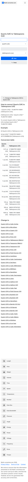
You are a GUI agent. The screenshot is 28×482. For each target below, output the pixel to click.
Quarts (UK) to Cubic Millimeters (11, 266)
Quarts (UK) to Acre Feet (8, 323)
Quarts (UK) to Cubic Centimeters (11, 259)
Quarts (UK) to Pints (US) (8, 237)
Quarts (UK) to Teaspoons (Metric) (11, 243)
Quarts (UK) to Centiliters (9, 256)
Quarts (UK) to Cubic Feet (9, 288)
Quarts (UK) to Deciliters (8, 262)
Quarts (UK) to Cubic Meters (10, 317)
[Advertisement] (14, 20)
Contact (23, 464)
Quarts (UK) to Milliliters (8, 269)
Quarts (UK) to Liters (7, 278)
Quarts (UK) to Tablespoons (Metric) (12, 240)
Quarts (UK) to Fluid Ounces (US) (11, 253)
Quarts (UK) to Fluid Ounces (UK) (11, 291)
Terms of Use (15, 464)
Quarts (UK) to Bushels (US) (9, 294)
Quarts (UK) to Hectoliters (9, 301)
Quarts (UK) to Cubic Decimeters (11, 275)
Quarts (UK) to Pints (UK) (8, 250)
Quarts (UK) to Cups (7, 234)
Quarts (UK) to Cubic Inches (9, 224)
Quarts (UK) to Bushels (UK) (9, 298)
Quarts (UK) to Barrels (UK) (9, 310)
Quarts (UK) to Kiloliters (8, 320)
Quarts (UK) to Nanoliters (9, 272)
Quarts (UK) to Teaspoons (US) (10, 246)
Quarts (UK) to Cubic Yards (9, 314)
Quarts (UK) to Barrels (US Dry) (10, 304)
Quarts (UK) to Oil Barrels (9, 307)
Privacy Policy (5, 464)
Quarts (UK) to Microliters (9, 227)
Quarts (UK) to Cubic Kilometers (11, 327)
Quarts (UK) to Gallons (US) (9, 282)
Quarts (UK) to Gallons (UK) (9, 285)
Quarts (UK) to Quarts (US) (9, 230)
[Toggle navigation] (25, 2)
